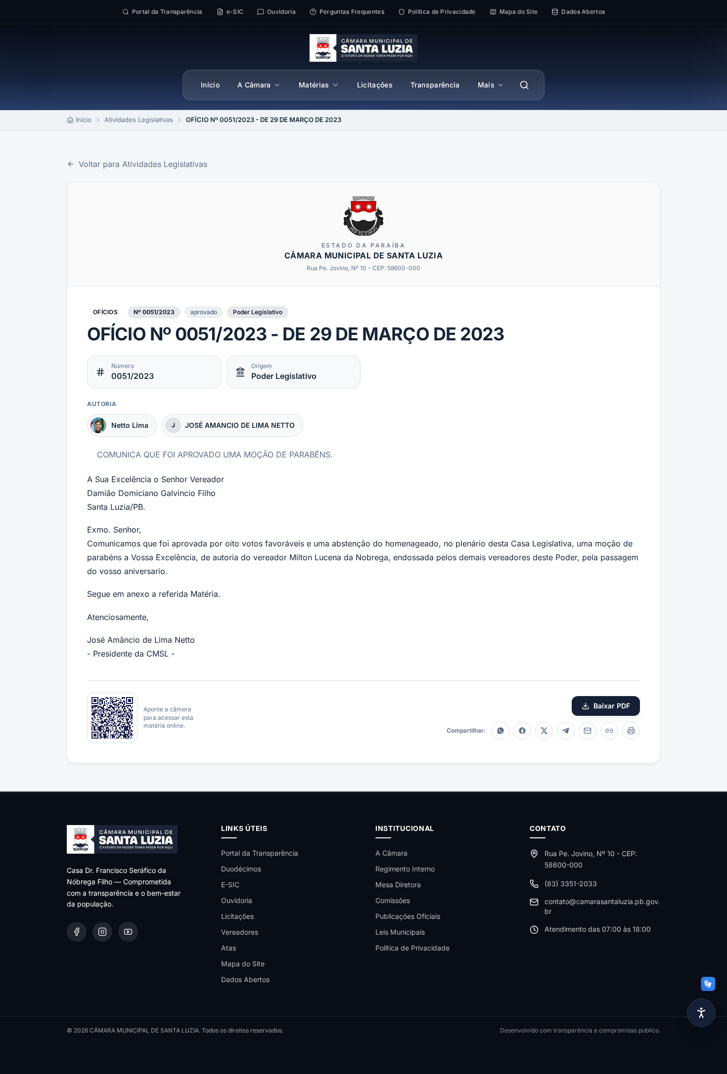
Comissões (392, 900)
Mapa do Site (243, 963)
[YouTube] (128, 932)
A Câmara (254, 85)
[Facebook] (77, 932)
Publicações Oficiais (407, 916)
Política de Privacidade (412, 948)
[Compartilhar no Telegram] (566, 731)
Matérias (314, 85)
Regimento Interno (405, 869)
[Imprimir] (631, 731)
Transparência (435, 85)
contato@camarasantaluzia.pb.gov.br (602, 906)
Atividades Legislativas (138, 120)
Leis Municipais (400, 932)
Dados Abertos (245, 979)
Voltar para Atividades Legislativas (143, 164)
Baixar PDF (611, 706)
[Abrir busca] (524, 85)
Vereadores (239, 932)
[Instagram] (102, 932)
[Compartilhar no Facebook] (522, 731)
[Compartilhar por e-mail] (587, 731)
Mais (486, 85)
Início (210, 85)
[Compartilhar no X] (544, 731)
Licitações (375, 85)
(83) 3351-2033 (571, 883)
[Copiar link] (609, 731)
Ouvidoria (236, 900)
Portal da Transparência (259, 853)
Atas (228, 948)
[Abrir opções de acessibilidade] (701, 1013)
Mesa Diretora (398, 884)
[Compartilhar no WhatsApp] (500, 731)
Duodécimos (241, 869)
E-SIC (230, 884)
